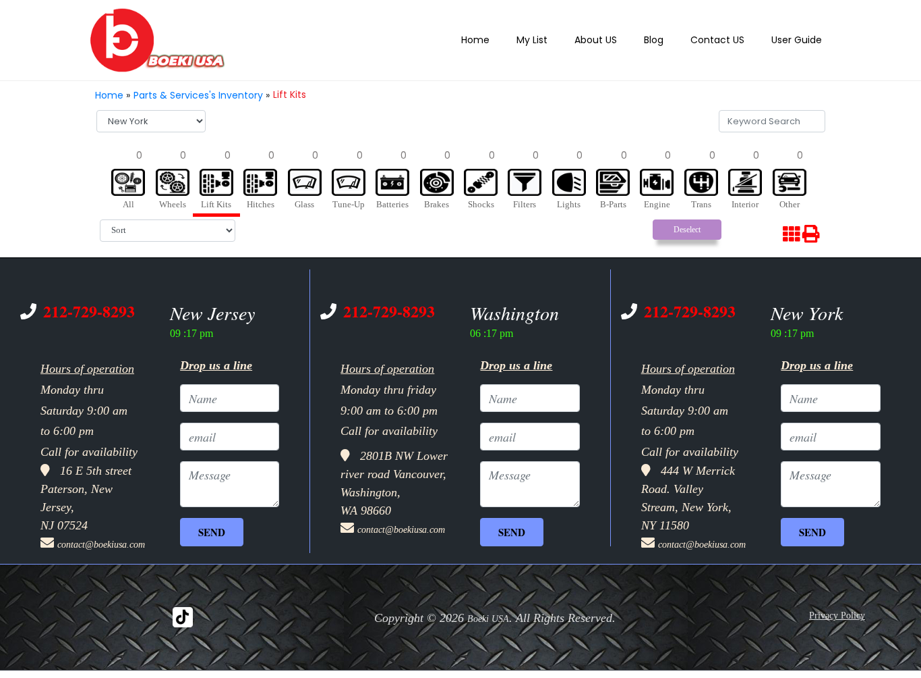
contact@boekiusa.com (101, 534)
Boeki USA (488, 608)
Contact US (726, 39)
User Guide (799, 39)
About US (611, 39)
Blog (666, 39)
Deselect (687, 225)
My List (553, 39)
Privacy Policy (837, 605)
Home (501, 39)
